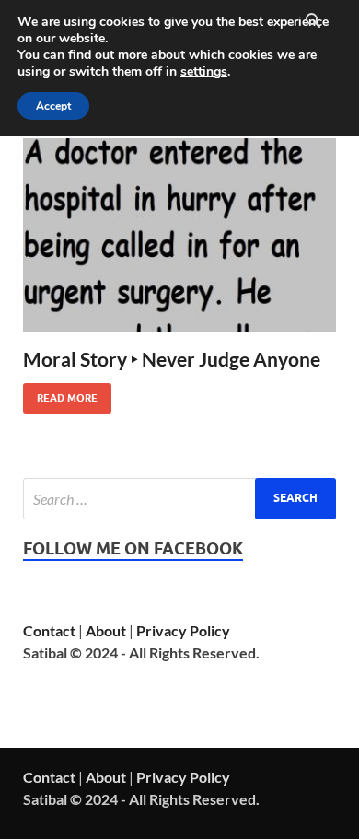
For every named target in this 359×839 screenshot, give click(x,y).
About (106, 630)
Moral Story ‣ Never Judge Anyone (171, 358)
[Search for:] (179, 498)
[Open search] (313, 21)
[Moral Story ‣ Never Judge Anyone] (179, 235)
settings (203, 72)
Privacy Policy (183, 630)
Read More (60, 393)
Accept (53, 106)
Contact (49, 630)
